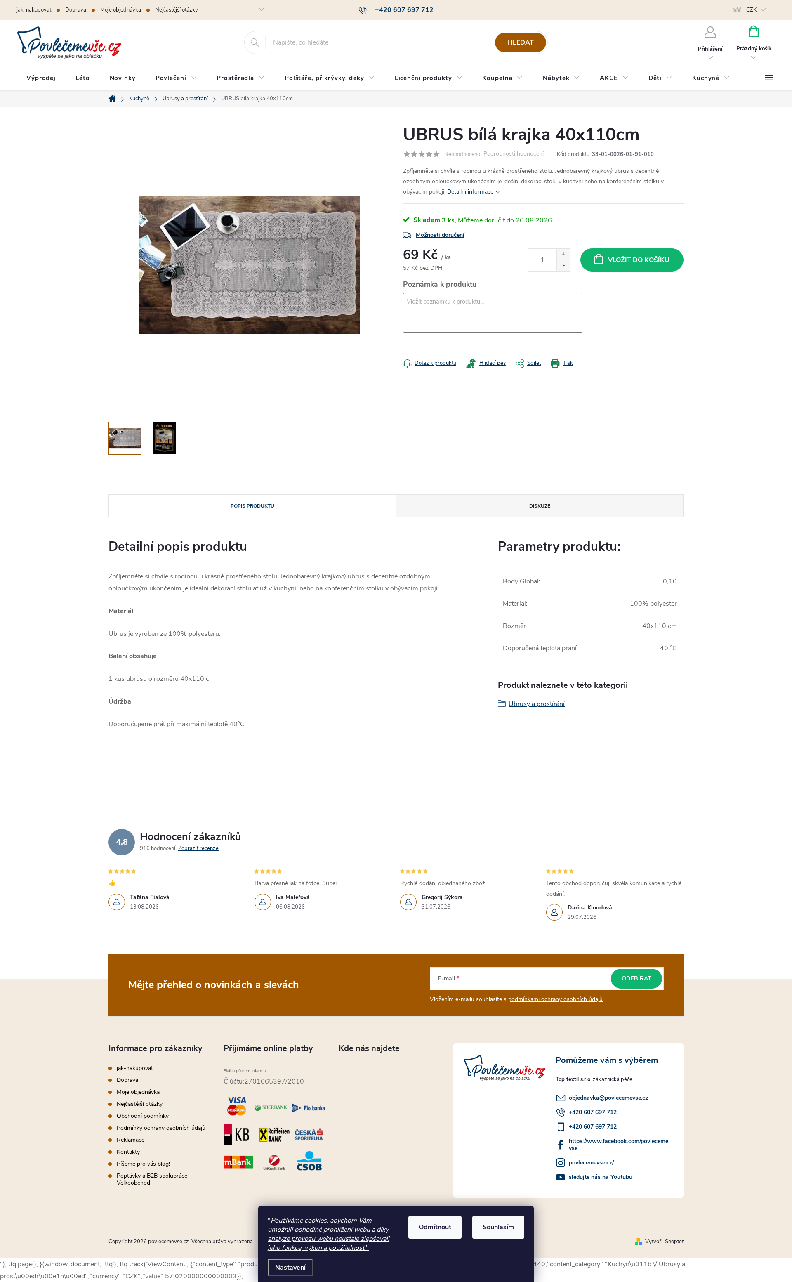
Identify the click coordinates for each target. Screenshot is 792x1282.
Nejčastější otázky (176, 10)
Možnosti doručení (440, 235)
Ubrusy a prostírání (537, 703)
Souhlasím (498, 1227)
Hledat (521, 42)
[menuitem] (41, 78)
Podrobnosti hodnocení (513, 154)
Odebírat (636, 978)
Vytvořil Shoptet (664, 1241)
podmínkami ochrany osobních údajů (555, 999)
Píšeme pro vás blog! (143, 1164)
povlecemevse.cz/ (591, 1162)
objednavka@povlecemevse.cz (608, 1098)
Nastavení (290, 1267)
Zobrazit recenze (198, 848)
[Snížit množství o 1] (563, 265)
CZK (751, 10)
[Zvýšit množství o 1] (563, 254)
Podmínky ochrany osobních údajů (161, 1128)
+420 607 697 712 (593, 1112)
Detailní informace (470, 192)
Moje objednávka (120, 10)
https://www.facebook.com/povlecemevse (618, 1144)
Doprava (75, 10)
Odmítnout (435, 1227)
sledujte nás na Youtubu (600, 1177)
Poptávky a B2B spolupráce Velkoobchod (152, 1179)
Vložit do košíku (638, 259)
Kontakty (128, 1152)
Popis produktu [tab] (252, 506)
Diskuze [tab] (539, 506)
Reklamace (130, 1140)
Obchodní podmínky (143, 1116)
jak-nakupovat (33, 10)
